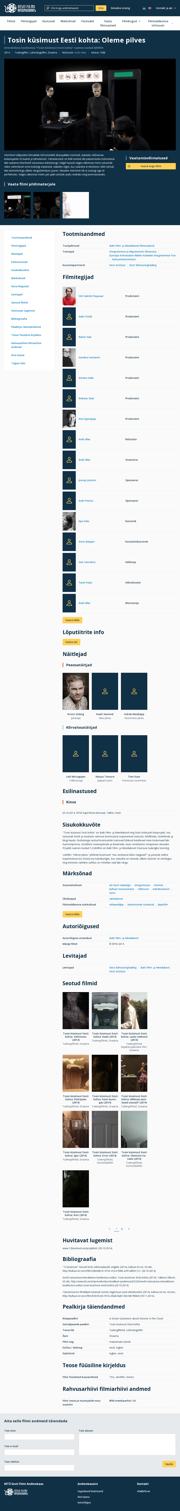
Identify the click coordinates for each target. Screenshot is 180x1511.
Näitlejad (17, 253)
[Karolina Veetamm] (69, 358)
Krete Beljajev (87, 541)
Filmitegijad (29, 21)
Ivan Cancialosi (87, 562)
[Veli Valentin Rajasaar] (69, 296)
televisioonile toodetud (140, 904)
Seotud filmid (19, 302)
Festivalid (87, 21)
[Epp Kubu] (69, 522)
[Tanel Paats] (69, 582)
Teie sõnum (86, 1430)
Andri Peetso (86, 500)
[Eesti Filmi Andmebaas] (20, 8)
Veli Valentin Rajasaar (91, 296)
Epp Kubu (84, 521)
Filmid (11, 21)
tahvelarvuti (116, 898)
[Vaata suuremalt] (90, 104)
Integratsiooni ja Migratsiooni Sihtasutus (133, 251)
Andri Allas (80, 52)
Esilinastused (19, 262)
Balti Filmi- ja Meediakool (123, 938)
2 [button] (122, 1228)
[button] (109, 1229)
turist (112, 893)
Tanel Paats (85, 582)
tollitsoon (143, 889)
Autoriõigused (20, 286)
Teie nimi (10, 1430)
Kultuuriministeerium (124, 259)
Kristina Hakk (86, 378)
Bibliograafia (19, 318)
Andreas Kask (86, 398)
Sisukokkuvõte (20, 270)
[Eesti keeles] (144, 8)
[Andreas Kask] (69, 398)
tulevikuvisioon (161, 889)
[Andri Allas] (69, 439)
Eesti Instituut (117, 265)
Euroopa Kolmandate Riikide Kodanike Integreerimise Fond (143, 255)
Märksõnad (68, 21)
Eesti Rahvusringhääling (143, 265)
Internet (158, 885)
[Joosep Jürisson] (69, 480)
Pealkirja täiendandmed (26, 327)
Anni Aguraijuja (87, 418)
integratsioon (142, 885)
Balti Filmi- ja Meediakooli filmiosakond (131, 245)
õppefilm (163, 904)
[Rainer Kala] (69, 337)
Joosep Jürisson (87, 480)
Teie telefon (11, 1461)
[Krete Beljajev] (69, 541)
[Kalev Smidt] (69, 316)
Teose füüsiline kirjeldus (26, 335)
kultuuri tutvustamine (121, 889)
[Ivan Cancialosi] (69, 562)
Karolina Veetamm (89, 357)
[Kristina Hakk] (69, 378)
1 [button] (116, 1228)
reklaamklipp (116, 904)
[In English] (150, 8)
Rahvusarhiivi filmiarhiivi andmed (26, 345)
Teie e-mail (11, 1446)
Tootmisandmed (21, 237)
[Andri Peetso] (69, 501)
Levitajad (16, 294)
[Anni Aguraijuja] (69, 419)
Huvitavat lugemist (23, 310)
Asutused (48, 21)
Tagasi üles (18, 363)
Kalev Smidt (85, 316)
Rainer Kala (85, 337)
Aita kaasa (17, 355)
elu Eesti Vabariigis (120, 885)
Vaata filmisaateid (108, 23)
